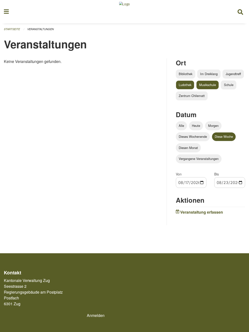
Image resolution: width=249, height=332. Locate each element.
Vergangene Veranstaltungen (199, 158)
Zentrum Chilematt (192, 95)
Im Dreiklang (209, 73)
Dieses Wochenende (193, 136)
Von (179, 174)
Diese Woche (224, 136)
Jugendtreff (233, 73)
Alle (181, 125)
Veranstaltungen (40, 29)
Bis (216, 174)
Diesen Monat (188, 147)
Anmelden (96, 315)
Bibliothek (185, 73)
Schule (228, 84)
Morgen (213, 125)
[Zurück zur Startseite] (124, 11)
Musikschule (207, 84)
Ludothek (185, 84)
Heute (196, 125)
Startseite (12, 29)
